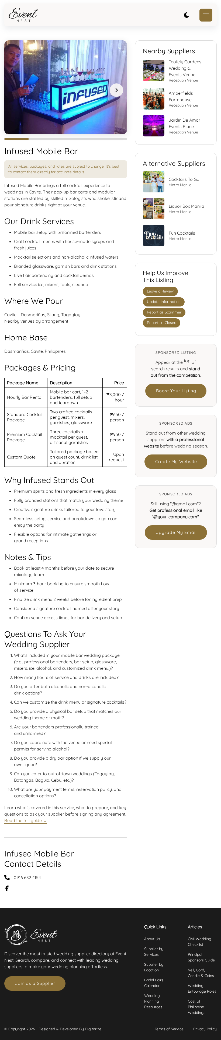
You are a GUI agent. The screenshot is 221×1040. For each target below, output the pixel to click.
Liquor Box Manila (186, 206)
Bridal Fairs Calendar (153, 983)
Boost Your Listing (176, 390)
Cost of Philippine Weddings (196, 1007)
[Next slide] (116, 90)
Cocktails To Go (184, 179)
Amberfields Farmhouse (181, 96)
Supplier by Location (153, 967)
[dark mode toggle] (186, 15)
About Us (152, 938)
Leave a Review (160, 291)
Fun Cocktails (182, 233)
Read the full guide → (25, 820)
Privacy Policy (205, 1029)
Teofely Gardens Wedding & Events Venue (185, 68)
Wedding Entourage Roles (202, 988)
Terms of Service (169, 1029)
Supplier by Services (153, 951)
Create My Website (176, 461)
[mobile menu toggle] (205, 15)
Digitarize (93, 1029)
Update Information (164, 301)
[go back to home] (23, 15)
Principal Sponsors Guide (201, 957)
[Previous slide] (14, 90)
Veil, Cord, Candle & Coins (201, 973)
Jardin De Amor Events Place (184, 123)
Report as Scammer (164, 312)
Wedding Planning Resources (153, 1001)
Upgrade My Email (176, 532)
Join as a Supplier (35, 983)
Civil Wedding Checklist (199, 941)
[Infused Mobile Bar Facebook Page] (10, 888)
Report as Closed (161, 322)
